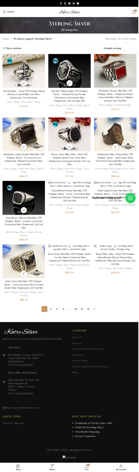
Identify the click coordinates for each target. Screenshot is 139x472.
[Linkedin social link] (74, 3)
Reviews (76, 343)
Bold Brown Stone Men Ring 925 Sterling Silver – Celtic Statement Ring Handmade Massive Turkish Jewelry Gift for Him (70, 195)
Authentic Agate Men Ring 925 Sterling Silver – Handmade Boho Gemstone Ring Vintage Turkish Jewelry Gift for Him (115, 95)
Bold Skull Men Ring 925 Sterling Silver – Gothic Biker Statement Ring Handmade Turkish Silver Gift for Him (69, 257)
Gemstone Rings (122, 105)
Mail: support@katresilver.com (23, 407)
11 (82, 309)
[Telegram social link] (78, 3)
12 (88, 309)
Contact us (78, 354)
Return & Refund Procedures (88, 348)
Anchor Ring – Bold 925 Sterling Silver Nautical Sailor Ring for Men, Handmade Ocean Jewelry (24, 94)
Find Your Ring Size (14, 423)
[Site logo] (69, 11)
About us (77, 337)
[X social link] (65, 3)
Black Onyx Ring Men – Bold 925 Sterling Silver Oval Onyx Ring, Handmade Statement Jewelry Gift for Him (69, 159)
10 (76, 309)
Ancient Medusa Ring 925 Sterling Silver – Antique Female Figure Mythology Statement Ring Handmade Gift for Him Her (69, 96)
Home (6, 38)
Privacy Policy (80, 360)
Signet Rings (27, 232)
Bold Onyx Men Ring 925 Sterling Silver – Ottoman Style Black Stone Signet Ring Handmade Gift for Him (23, 284)
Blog (74, 372)
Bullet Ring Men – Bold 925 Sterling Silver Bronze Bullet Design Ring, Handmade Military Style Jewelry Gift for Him (115, 259)
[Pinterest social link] (69, 3)
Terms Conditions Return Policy (90, 366)
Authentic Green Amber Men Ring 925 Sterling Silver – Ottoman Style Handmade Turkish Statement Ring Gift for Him (23, 159)
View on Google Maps (20, 364)
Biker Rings (115, 168)
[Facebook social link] (61, 3)
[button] (130, 198)
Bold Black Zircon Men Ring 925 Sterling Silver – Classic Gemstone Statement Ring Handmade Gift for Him (24, 222)
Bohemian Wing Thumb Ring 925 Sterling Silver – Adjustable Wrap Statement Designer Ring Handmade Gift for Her (115, 159)
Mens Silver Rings (31, 102)
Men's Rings (13, 102)
